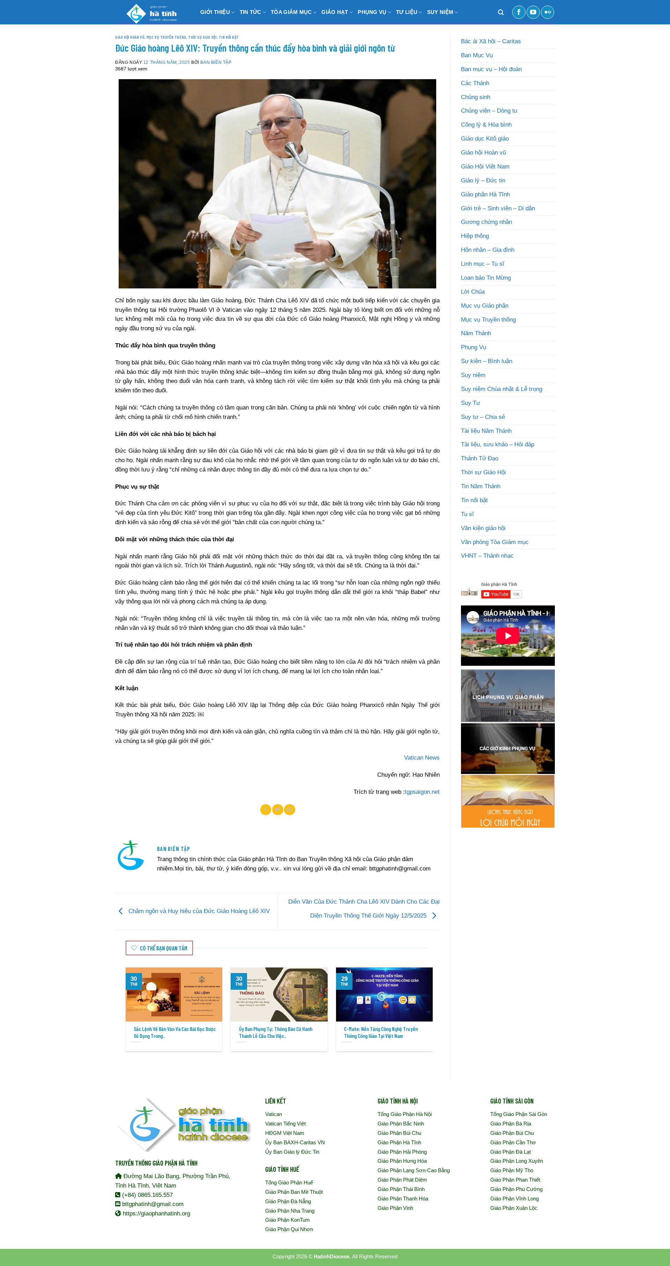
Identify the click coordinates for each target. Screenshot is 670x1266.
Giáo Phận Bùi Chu (399, 1133)
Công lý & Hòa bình (486, 124)
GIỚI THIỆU (215, 12)
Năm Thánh (476, 333)
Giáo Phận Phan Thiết (515, 1180)
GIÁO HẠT (334, 12)
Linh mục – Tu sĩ (482, 264)
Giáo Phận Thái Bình (401, 1189)
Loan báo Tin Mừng (486, 277)
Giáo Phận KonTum (287, 1220)
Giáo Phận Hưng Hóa (402, 1161)
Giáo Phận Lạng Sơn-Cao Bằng (414, 1170)
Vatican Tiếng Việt (285, 1123)
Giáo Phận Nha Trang (289, 1211)
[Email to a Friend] (289, 809)
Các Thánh (475, 83)
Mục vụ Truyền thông (166, 37)
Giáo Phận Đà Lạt (510, 1152)
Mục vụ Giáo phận (484, 305)
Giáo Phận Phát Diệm (402, 1180)
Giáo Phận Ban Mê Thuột (294, 1192)
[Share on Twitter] (277, 809)
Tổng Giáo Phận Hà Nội (405, 1114)
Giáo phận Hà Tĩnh (485, 194)
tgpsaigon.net (422, 792)
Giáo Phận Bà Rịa (510, 1123)
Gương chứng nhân (486, 222)
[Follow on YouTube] (533, 12)
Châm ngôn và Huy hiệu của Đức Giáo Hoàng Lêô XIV (198, 911)
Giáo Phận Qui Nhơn (289, 1229)
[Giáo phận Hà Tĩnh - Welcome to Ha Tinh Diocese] (150, 12)
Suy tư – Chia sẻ (483, 417)
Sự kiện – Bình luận (486, 361)
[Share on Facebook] (265, 809)
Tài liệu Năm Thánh (486, 431)
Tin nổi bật (229, 37)
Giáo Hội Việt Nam (485, 166)
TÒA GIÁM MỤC (291, 12)
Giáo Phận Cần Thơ (513, 1142)
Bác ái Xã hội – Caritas (491, 41)
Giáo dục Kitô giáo (485, 138)
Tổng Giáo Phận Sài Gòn (518, 1114)
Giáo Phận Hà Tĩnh (399, 1142)
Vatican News (422, 757)
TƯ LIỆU (406, 12)
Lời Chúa (473, 291)
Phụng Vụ (473, 347)
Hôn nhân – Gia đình (487, 250)
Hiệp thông (475, 236)
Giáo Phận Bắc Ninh (401, 1123)
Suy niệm (473, 375)
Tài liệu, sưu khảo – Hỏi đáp (497, 444)
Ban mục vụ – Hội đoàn (491, 69)
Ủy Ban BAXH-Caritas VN (295, 1142)
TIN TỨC (250, 12)
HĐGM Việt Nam (284, 1133)
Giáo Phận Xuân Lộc (513, 1208)
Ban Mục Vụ (477, 55)
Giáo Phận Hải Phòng (402, 1152)
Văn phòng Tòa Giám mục (495, 542)
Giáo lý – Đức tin (483, 180)
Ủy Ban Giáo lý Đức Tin (292, 1152)
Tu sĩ (467, 514)
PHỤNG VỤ (372, 12)
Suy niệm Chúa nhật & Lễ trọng (501, 389)
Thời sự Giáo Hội (202, 37)
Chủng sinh (475, 97)
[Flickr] (547, 12)
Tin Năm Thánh (480, 486)
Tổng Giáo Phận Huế (289, 1182)
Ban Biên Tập (215, 62)
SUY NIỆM (440, 12)
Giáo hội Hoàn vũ (129, 37)
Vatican (273, 1114)
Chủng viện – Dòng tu (489, 110)
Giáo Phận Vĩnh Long (514, 1198)
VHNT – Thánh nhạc (487, 555)
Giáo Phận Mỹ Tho (511, 1170)
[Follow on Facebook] (519, 12)
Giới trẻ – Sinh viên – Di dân (498, 208)
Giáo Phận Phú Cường (516, 1189)
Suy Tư (470, 403)
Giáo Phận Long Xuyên (516, 1161)
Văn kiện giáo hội (483, 528)
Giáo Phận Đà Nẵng (288, 1201)
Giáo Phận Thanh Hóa (403, 1198)
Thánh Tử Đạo (479, 458)
